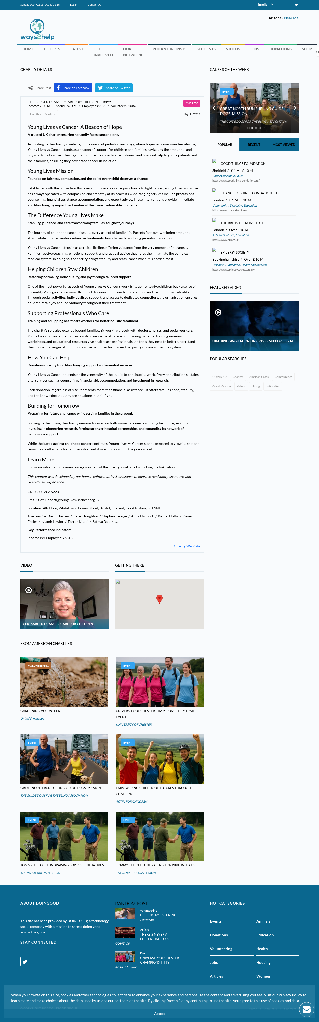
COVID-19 (219, 377)
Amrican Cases (259, 377)
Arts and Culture (223, 235)
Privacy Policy (290, 995)
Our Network (132, 52)
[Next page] (295, 108)
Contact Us (94, 4)
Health (262, 948)
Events (216, 921)
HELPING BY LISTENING (158, 915)
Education (250, 205)
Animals (263, 921)
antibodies (273, 386)
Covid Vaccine (221, 386)
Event (127, 665)
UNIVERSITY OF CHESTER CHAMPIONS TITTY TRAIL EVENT (159, 962)
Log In (73, 4)
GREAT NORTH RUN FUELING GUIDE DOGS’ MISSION (60, 788)
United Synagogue (32, 718)
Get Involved (103, 52)
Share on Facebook (76, 88)
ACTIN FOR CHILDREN (131, 801)
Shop (307, 49)
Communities (283, 377)
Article (144, 929)
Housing (263, 962)
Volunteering (38, 665)
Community (220, 205)
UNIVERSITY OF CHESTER (134, 724)
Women (263, 976)
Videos (233, 49)
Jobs (254, 49)
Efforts (52, 49)
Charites (238, 377)
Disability (235, 205)
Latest (76, 49)
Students (206, 49)
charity (192, 103)
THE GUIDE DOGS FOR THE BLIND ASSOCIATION (54, 795)
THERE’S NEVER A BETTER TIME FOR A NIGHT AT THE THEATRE (159, 938)
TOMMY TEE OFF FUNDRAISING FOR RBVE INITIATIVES (62, 865)
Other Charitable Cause (227, 176)
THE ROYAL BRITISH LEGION (40, 873)
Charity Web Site (187, 546)
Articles (216, 976)
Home (28, 49)
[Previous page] (213, 108)
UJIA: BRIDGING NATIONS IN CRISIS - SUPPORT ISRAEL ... (253, 343)
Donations (280, 49)
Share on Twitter (118, 88)
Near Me (291, 18)
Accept (159, 1014)
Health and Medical (42, 114)
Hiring (256, 386)
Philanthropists (169, 49)
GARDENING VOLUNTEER (40, 711)
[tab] (248, 128)
